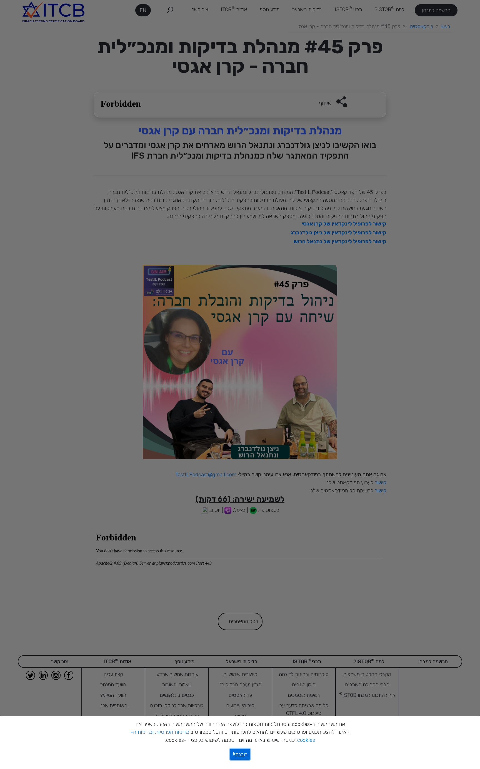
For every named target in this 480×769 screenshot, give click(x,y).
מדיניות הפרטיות (172, 732)
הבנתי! (240, 754)
